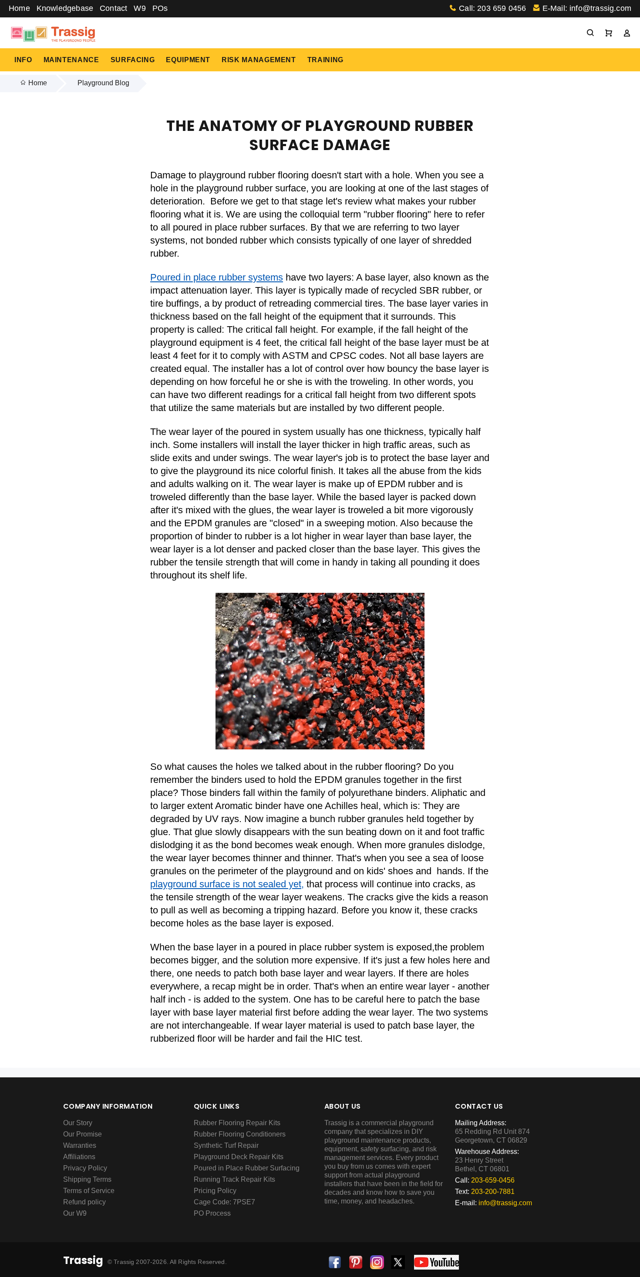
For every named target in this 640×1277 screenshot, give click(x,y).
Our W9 (75, 1213)
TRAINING (325, 60)
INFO (23, 60)
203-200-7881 (493, 1191)
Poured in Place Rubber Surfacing (247, 1168)
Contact (113, 8)
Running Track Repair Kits (234, 1179)
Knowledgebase (65, 8)
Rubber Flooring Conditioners (240, 1134)
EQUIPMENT (188, 60)
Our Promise (82, 1134)
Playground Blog (103, 83)
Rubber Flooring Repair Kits (237, 1123)
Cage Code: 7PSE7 (224, 1202)
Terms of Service (89, 1190)
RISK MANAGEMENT (259, 60)
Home (19, 8)
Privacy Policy (85, 1168)
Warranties (79, 1145)
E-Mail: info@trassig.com (586, 8)
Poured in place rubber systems (216, 277)
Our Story (77, 1123)
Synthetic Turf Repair (226, 1145)
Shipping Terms (87, 1179)
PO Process (212, 1213)
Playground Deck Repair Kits (238, 1156)
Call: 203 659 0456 (492, 8)
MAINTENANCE (71, 60)
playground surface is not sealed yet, (227, 884)
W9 (139, 8)
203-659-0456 (493, 1180)
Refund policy (84, 1202)
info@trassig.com (505, 1203)
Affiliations (79, 1156)
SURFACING (133, 60)
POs (160, 8)
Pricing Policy (215, 1190)
